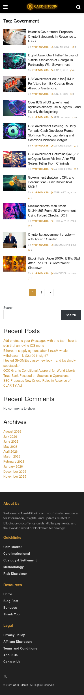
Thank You (11, 614)
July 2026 (10, 436)
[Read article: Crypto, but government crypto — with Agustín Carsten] (14, 240)
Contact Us (11, 661)
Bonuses (10, 607)
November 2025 (14, 476)
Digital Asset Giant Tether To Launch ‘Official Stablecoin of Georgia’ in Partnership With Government (53, 60)
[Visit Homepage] (42, 7)
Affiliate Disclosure (17, 641)
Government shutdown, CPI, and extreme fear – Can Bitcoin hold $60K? (51, 182)
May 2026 (10, 446)
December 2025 (14, 471)
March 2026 (11, 456)
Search (8, 307)
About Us (10, 655)
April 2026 (10, 451)
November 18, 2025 (65, 244)
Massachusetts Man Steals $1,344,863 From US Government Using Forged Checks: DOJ (51, 210)
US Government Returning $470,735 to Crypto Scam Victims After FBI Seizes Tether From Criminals (53, 158)
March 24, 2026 (62, 169)
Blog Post (10, 600)
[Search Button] (78, 6)
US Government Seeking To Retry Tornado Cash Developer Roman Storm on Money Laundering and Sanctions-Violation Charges (52, 132)
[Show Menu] (5, 6)
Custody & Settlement (20, 560)
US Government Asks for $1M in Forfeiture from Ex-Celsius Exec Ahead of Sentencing (51, 83)
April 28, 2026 (61, 117)
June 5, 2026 (60, 70)
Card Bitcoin (20, 685)
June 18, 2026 (61, 46)
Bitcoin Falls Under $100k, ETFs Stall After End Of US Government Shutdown (54, 263)
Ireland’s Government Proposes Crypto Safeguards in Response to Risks (52, 36)
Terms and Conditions (20, 648)
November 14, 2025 (65, 273)
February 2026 (13, 461)
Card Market (12, 546)
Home (7, 594)
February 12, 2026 (64, 221)
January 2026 (13, 466)
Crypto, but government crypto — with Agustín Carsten (51, 236)
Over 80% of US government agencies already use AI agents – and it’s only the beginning (54, 107)
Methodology (13, 567)
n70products (40, 46)
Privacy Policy (14, 635)
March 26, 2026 (62, 145)
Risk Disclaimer (15, 573)
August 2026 (12, 431)
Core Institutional (16, 553)
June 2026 (10, 441)
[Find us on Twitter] (5, 676)
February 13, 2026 (64, 192)
